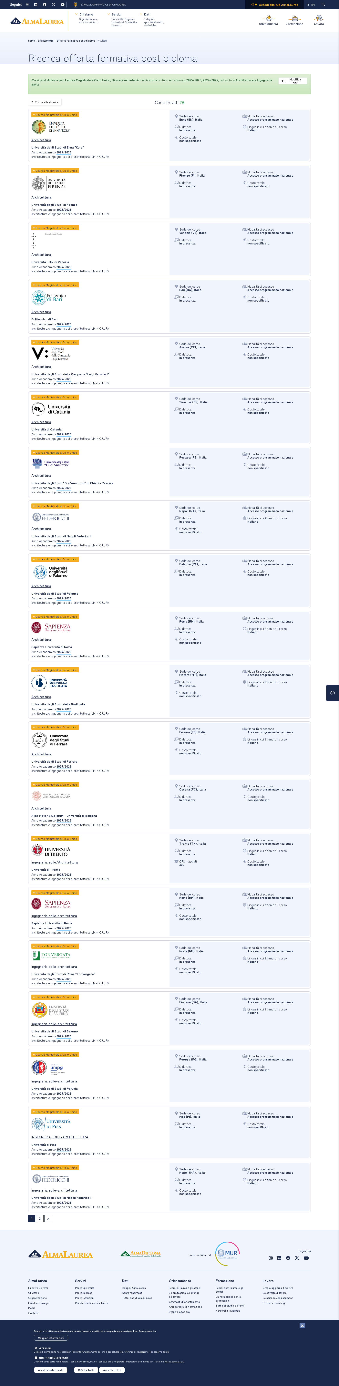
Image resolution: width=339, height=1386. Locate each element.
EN (313, 4)
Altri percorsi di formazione (185, 1306)
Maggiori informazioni (51, 1338)
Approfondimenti (132, 1293)
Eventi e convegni (38, 1303)
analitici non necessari (53, 1358)
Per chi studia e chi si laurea (91, 1303)
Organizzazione (37, 1298)
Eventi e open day (179, 1312)
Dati (147, 14)
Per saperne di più (159, 1351)
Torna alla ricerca (47, 102)
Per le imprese (83, 1293)
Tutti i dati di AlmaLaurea (137, 1298)
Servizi (116, 14)
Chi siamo (86, 14)
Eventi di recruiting (274, 1303)
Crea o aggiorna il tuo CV (278, 1288)
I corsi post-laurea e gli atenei (229, 1290)
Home (31, 40)
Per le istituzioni (84, 1298)
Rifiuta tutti (86, 1370)
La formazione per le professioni (228, 1298)
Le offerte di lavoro (275, 1293)
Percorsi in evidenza (228, 1310)
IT (308, 4)
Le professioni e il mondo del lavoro (184, 1294)
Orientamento (268, 24)
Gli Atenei (33, 1293)
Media (31, 1308)
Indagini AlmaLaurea (134, 1288)
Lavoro (319, 24)
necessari (45, 1348)
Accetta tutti (112, 1370)
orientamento (46, 40)
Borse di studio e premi (230, 1305)
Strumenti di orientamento (184, 1302)
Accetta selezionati (50, 1370)
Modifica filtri (295, 81)
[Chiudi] (302, 1325)
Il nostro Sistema (38, 1288)
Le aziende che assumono (278, 1298)
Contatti (33, 1313)
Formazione (294, 24)
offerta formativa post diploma (76, 40)
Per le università (84, 1288)
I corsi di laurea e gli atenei (184, 1288)
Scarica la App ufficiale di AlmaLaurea (103, 4)
